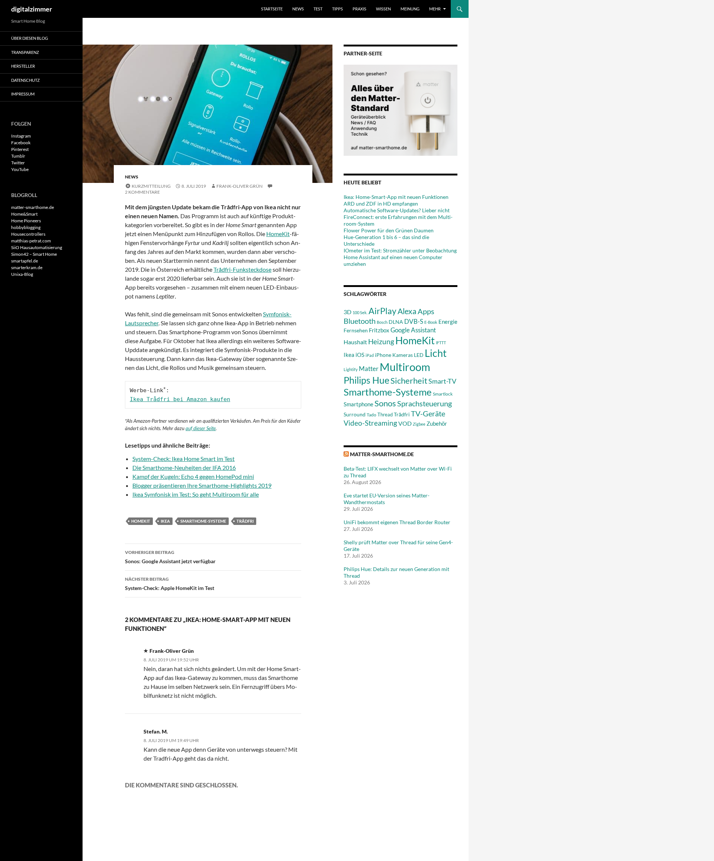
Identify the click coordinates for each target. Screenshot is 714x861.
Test (317, 8)
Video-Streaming (370, 423)
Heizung (381, 341)
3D (347, 311)
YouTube (20, 169)
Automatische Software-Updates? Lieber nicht (397, 210)
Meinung (410, 8)
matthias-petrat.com (31, 241)
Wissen (383, 8)
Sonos (385, 403)
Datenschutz (25, 80)
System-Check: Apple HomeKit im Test (169, 583)
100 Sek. (360, 312)
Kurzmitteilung (151, 186)
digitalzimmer (31, 9)
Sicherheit (408, 380)
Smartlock (443, 394)
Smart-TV (442, 381)
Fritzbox (379, 330)
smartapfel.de (24, 261)
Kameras (402, 355)
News (298, 8)
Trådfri (245, 521)
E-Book (430, 322)
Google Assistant (413, 330)
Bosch (382, 322)
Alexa (407, 311)
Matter (369, 369)
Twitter (18, 162)
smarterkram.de (26, 267)
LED (419, 355)
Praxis (359, 8)
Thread (385, 414)
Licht (436, 353)
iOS (360, 354)
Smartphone (358, 404)
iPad (370, 355)
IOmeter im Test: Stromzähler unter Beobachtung (400, 250)
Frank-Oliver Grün (239, 186)
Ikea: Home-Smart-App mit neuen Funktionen (396, 197)
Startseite (272, 8)
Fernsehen (356, 330)
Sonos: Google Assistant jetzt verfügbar (170, 556)
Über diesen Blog (29, 38)
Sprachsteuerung (424, 403)
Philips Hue (366, 380)
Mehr (435, 8)
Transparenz (25, 52)
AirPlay (382, 311)
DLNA (396, 322)
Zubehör (437, 423)
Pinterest (20, 149)
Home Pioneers (26, 220)
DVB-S (413, 321)
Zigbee (419, 424)
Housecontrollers (28, 234)
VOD (405, 423)
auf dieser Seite (201, 428)
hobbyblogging (26, 227)
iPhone (383, 355)
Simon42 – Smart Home (34, 254)
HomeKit (278, 233)
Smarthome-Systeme (203, 521)
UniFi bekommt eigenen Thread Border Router (397, 522)
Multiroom (405, 366)
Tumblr (18, 156)
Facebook (20, 142)
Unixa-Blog (22, 274)
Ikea (165, 521)
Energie (447, 322)
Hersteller (23, 66)
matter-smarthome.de (382, 454)
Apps (426, 311)
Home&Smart (24, 214)
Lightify (351, 369)
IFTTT (441, 342)
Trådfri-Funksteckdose (242, 269)
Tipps (337, 8)
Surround (355, 414)
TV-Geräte (428, 413)
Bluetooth (360, 320)
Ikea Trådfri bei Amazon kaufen (180, 399)
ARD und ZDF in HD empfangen (381, 203)
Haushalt (355, 341)
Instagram (21, 136)
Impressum (23, 93)
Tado (371, 414)
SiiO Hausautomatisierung (36, 247)
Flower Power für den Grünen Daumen (389, 230)
